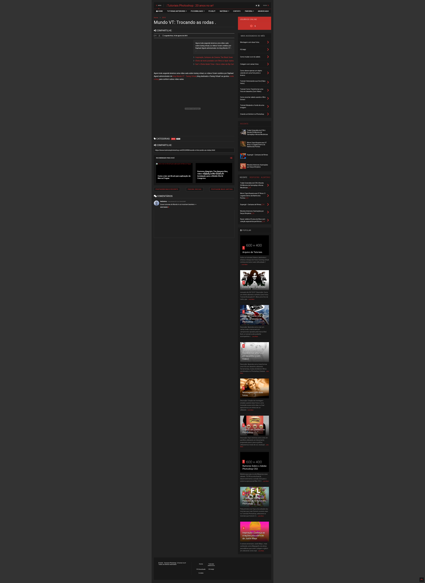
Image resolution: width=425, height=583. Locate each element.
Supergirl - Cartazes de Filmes (257, 155)
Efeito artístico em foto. (254, 287)
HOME (160, 11)
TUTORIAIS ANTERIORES (176, 11)
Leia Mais (244, 264)
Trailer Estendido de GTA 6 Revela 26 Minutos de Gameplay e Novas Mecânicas (257, 132)
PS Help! (211, 569)
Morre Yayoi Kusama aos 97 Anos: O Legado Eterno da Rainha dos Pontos (257, 144)
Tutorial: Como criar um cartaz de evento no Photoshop (253, 319)
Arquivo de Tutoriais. (252, 252)
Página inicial (195, 189)
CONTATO (237, 11)
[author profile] (159, 36)
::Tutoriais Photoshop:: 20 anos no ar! (189, 5)
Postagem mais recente (167, 189)
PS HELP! (212, 11)
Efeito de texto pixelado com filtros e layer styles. (214, 61)
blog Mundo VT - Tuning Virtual (184, 76)
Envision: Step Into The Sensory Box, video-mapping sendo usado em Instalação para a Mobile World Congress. (212, 174)
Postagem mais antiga (222, 189)
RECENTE (244, 124)
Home (156, 17)
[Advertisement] (172, 55)
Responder (164, 207)
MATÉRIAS (224, 11)
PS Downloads (201, 569)
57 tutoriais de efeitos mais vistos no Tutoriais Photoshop (254, 501)
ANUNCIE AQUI (263, 11)
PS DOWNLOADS (197, 11)
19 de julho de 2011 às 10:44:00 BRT (176, 201)
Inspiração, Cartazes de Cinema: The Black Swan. (214, 57)
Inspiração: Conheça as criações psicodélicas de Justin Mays (253, 535)
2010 (164, 17)
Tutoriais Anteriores (211, 564)
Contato (201, 573)
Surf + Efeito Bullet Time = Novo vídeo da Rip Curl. (214, 64)
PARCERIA (248, 11)
